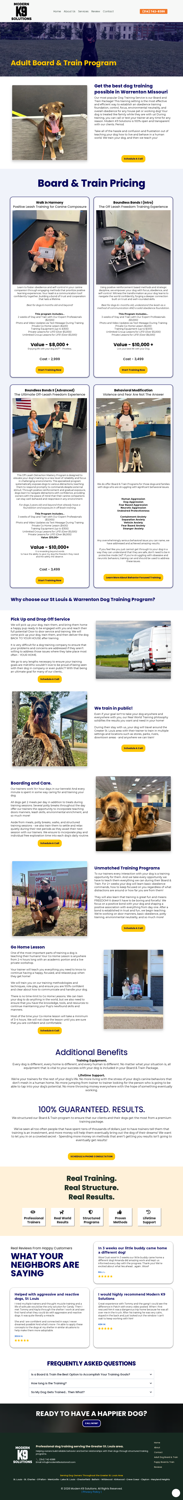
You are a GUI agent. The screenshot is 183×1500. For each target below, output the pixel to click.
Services (83, 11)
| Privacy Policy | (91, 1492)
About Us (69, 11)
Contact (108, 11)
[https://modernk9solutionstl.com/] (21, 11)
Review (95, 11)
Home (57, 11)
